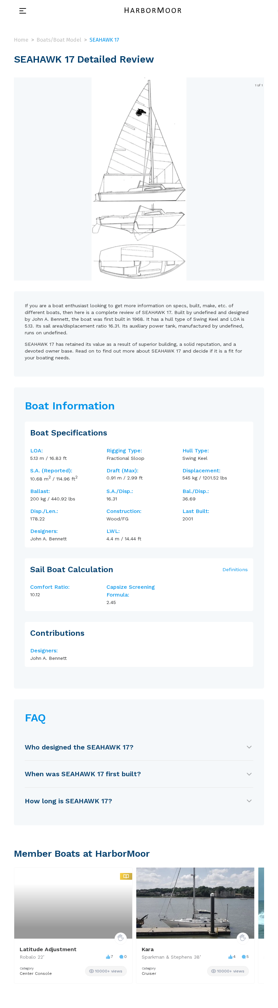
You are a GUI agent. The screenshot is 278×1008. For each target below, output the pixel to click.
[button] (139, 274)
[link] (106, 971)
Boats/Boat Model (59, 40)
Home (21, 40)
